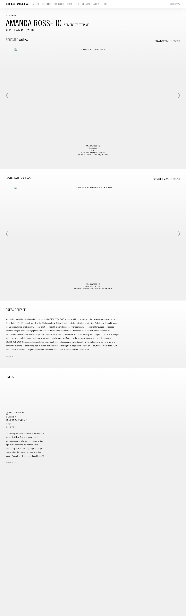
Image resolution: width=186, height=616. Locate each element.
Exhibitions (46, 4)
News (69, 4)
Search (105, 4)
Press (77, 4)
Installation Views (161, 179)
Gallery (96, 4)
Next (179, 95)
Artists (36, 4)
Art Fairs (86, 4)
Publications (59, 4)
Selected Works (162, 41)
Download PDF (11, 356)
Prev (7, 95)
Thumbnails (175, 41)
